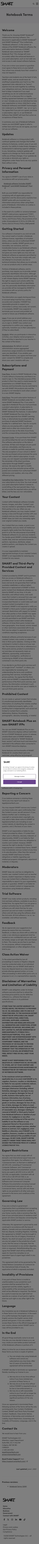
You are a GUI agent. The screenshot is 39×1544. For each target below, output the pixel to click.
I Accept (19, 782)
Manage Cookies (19, 776)
